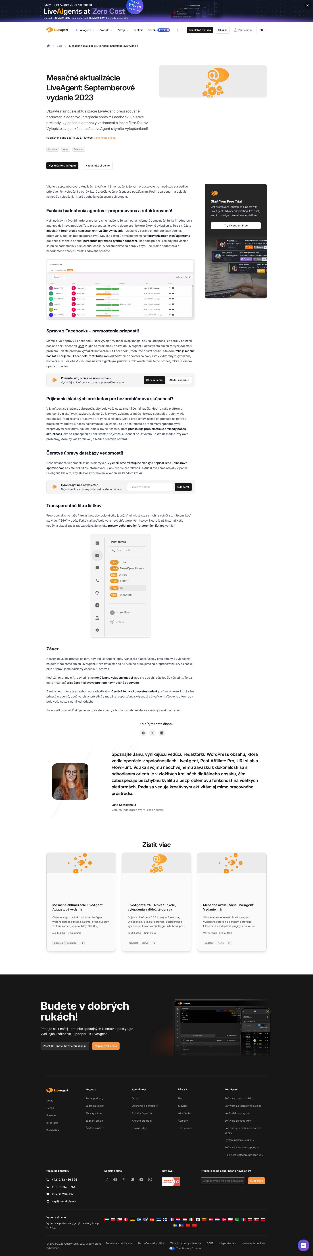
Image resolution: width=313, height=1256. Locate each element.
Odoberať (183, 486)
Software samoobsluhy (238, 1120)
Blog (59, 45)
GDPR (210, 1243)
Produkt (104, 30)
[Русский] (250, 1219)
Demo (49, 1100)
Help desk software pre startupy (244, 1154)
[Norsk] (224, 1219)
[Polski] (230, 1219)
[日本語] (198, 1219)
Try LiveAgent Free (236, 225)
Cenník (50, 1107)
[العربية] (106, 1219)
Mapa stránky (227, 1243)
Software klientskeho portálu (241, 1147)
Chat (81, 346)
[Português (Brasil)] (237, 1219)
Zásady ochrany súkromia (185, 1243)
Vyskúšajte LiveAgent (62, 165)
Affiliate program (142, 1120)
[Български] (113, 1219)
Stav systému (93, 1113)
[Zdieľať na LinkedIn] (162, 733)
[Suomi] (165, 1219)
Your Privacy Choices (188, 1248)
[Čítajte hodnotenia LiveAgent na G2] (171, 1181)
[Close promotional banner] (307, 5)
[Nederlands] (217, 1219)
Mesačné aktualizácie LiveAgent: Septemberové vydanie (103, 45)
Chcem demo (154, 380)
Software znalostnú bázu (239, 1098)
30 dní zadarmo (179, 380)
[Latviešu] (211, 1219)
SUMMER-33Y (97, 18)
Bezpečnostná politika (151, 1243)
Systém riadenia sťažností (240, 1140)
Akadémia (184, 1113)
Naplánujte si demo (97, 165)
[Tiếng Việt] (188, 1225)
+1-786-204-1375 (63, 1194)
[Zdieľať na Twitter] (152, 733)
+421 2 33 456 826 (64, 1179)
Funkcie (51, 1115)
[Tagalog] (181, 1225)
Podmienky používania (119, 1243)
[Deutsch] (132, 1219)
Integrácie (52, 1122)
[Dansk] (126, 1219)
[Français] (172, 1219)
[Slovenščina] (263, 1219)
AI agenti (85, 30)
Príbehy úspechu (142, 1113)
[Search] (180, 30)
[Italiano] (191, 1219)
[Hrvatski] (178, 1219)
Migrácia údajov (95, 1105)
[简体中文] (194, 1225)
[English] (145, 1219)
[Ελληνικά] (139, 1219)
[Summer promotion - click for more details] (156, 11)
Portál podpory (94, 1098)
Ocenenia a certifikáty (145, 1105)
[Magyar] (185, 1219)
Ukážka (222, 30)
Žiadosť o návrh (94, 1128)
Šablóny (183, 1120)
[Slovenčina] (256, 1219)
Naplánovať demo (106, 1045)
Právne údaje (139, 1128)
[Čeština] (119, 1219)
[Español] (152, 1219)
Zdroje (121, 30)
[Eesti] (158, 1219)
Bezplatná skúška (200, 30)
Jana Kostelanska (104, 137)
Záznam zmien (94, 1120)
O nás (135, 1098)
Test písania (185, 1128)
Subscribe (256, 1180)
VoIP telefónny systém (238, 1113)
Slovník (182, 1105)
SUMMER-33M (62, 18)
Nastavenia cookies (253, 1243)
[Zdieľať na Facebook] (143, 733)
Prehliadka (52, 1130)
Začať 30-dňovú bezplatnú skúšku (65, 1045)
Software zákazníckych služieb (243, 1105)
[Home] (48, 46)
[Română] (243, 1219)
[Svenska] (175, 1225)
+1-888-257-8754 (63, 1187)
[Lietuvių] (204, 1219)
